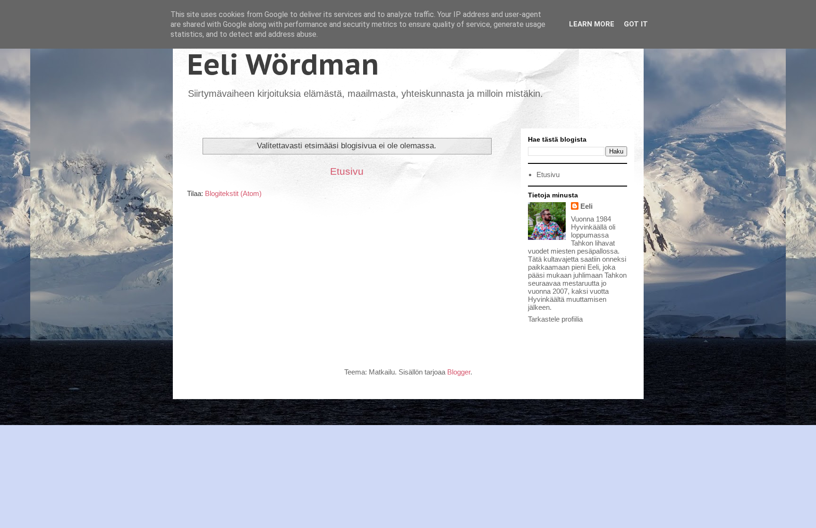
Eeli (586, 206)
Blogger (458, 372)
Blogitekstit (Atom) (233, 193)
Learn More (591, 24)
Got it (636, 24)
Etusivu (347, 171)
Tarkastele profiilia (555, 319)
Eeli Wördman (283, 64)
